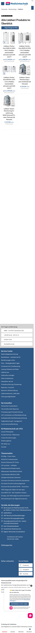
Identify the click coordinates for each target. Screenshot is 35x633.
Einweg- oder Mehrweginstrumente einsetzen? (15, 495)
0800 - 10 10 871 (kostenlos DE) (14, 330)
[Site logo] (17, 3)
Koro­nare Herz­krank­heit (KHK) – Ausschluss (15, 486)
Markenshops (13, 9)
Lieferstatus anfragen (7, 375)
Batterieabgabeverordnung (9, 354)
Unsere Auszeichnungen (8, 438)
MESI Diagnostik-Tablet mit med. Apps (13, 489)
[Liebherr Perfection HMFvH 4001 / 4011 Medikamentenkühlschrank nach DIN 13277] (9, 38)
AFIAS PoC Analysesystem (9, 459)
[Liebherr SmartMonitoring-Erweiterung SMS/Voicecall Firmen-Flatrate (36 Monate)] (9, 100)
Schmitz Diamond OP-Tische (10, 462)
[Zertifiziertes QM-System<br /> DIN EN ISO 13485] (3, 538)
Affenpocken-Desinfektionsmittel (11, 471)
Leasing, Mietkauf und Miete (10, 369)
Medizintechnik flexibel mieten (10, 468)
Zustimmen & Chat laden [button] (19, 604)
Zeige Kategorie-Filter (11, 27)
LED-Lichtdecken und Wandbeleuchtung (13, 415)
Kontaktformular (9, 344)
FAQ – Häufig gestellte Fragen (10, 363)
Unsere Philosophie (7, 432)
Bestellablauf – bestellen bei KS (10, 357)
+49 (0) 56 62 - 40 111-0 (11, 335)
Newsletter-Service (7, 381)
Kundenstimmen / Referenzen (10, 434)
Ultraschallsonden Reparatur (10, 409)
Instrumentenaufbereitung (9, 424)
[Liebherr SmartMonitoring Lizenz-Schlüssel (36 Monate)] (25, 69)
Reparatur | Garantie (7, 387)
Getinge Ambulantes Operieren (11, 477)
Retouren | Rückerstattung (9, 390)
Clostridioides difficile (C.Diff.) (10, 474)
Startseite (4, 9)
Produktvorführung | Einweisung (11, 384)
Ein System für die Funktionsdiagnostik (13, 483)
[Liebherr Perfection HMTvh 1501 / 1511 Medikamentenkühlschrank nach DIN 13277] (9, 69)
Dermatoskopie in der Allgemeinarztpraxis (14, 498)
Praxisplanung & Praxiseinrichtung (12, 412)
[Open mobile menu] (2, 3)
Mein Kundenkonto (7, 378)
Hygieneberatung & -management (11, 421)
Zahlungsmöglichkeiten (8, 396)
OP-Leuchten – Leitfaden (9, 465)
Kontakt (3, 447)
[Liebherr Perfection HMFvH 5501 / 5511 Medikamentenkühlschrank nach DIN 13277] (25, 38)
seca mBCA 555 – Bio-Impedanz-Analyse (13, 492)
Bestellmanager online (8, 360)
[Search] (33, 8)
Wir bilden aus (5, 444)
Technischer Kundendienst (9, 406)
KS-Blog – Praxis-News (8, 456)
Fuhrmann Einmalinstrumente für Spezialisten (15, 480)
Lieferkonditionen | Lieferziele (10, 393)
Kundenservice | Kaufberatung (10, 366)
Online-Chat (8, 339)
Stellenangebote (6, 441)
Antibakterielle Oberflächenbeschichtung (14, 418)
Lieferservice (5, 372)
